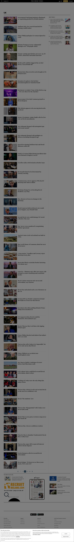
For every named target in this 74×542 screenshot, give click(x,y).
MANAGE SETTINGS (66, 536)
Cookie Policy (18, 536)
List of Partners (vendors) (36, 534)
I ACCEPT (65, 533)
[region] (37, 535)
